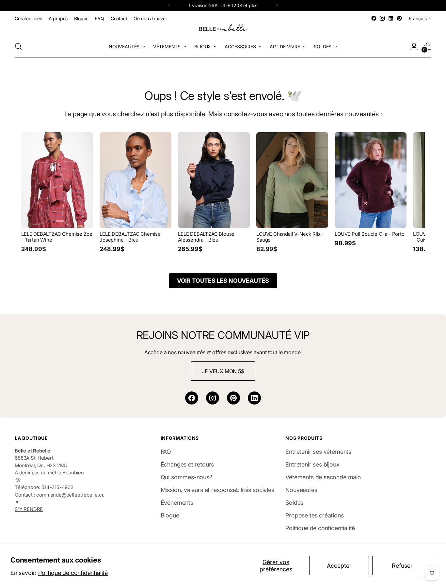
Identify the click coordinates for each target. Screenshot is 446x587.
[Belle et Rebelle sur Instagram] (382, 18)
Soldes (294, 502)
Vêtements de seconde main (323, 477)
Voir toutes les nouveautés (223, 280)
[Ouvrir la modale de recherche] (18, 46)
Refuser (402, 565)
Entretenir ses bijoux (312, 464)
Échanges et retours (187, 464)
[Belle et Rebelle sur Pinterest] (399, 18)
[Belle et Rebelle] (223, 29)
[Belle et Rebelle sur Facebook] (374, 18)
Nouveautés (301, 489)
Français (418, 18)
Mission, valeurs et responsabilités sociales (217, 489)
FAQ (166, 451)
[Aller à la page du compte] (414, 46)
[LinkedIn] (254, 398)
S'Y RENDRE (29, 509)
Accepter (339, 565)
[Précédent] (169, 5)
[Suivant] (277, 5)
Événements (177, 502)
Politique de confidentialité (73, 572)
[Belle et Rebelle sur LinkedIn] (391, 18)
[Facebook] (191, 398)
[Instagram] (212, 398)
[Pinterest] (233, 398)
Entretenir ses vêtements (318, 451)
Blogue (170, 515)
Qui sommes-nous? (186, 477)
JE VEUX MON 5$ (223, 371)
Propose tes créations (314, 515)
